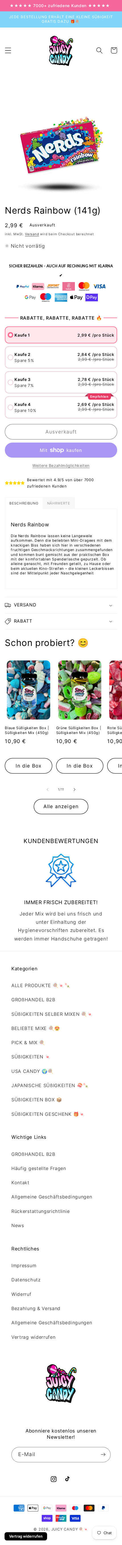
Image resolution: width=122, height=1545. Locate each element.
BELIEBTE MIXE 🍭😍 (35, 1028)
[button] (8, 50)
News (17, 1225)
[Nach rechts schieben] (74, 789)
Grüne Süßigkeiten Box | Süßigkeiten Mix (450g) (78, 730)
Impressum (23, 1265)
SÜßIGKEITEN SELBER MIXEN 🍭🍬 (52, 1014)
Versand (32, 234)
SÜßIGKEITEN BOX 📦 (36, 1099)
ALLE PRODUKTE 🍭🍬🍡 (40, 985)
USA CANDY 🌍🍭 (32, 1071)
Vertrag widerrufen (33, 1337)
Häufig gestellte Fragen (38, 1168)
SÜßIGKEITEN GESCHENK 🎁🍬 (48, 1114)
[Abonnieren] (103, 1454)
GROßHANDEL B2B (33, 999)
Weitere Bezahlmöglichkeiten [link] (61, 465)
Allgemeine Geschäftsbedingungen (51, 1197)
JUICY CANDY (64, 1529)
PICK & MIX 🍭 (28, 1042)
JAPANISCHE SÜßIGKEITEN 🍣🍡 (50, 1085)
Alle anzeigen (61, 806)
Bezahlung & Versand (35, 1308)
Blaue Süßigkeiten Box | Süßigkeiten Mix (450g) (27, 730)
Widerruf (21, 1294)
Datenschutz (26, 1280)
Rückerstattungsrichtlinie (40, 1211)
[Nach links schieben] (47, 789)
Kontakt (20, 1182)
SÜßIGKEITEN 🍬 (31, 1057)
